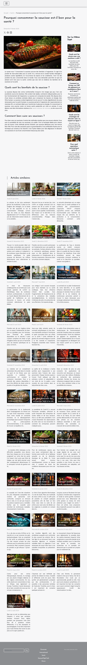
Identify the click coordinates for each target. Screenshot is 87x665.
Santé (12, 13)
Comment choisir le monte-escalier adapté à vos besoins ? (18, 236)
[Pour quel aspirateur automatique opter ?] (73, 138)
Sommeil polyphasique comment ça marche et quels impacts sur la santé (44, 320)
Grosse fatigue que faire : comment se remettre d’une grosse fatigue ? (18, 441)
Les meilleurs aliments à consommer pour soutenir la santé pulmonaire (43, 236)
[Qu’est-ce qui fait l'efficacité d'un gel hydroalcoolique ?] (18, 520)
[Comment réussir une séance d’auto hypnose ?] (43, 560)
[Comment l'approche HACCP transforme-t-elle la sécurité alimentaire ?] (68, 189)
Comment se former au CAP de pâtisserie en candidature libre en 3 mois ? (74, 87)
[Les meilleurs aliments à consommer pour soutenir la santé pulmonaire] (43, 232)
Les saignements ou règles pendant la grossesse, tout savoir (16, 606)
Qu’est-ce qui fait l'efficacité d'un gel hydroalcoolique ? (16, 525)
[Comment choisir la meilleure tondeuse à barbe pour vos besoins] (43, 355)
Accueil (6, 13)
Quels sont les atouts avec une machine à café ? (74, 56)
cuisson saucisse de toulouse (41, 108)
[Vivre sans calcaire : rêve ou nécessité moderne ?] (18, 189)
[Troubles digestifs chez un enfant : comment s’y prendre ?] (43, 520)
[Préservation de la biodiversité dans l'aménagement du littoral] (18, 396)
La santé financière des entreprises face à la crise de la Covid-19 (43, 401)
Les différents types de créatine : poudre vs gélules (17, 360)
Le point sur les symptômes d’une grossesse (65, 565)
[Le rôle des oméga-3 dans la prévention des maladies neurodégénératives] (43, 272)
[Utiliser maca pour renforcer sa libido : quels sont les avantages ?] (43, 437)
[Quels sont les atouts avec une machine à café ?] (73, 48)
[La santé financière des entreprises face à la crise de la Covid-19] (43, 396)
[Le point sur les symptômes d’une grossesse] (68, 560)
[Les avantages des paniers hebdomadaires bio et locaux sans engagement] (68, 315)
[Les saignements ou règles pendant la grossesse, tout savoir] (18, 601)
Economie (43, 649)
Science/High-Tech (43, 658)
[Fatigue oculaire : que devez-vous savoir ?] (68, 437)
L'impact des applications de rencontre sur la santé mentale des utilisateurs (68, 360)
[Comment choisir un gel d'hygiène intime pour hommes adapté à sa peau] (18, 315)
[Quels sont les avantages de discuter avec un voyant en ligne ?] (73, 108)
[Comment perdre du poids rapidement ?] (68, 479)
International (44, 652)
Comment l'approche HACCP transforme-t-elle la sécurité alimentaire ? (68, 194)
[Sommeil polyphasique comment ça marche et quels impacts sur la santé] (43, 315)
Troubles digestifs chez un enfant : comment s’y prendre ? (43, 525)
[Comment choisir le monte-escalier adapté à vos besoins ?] (18, 232)
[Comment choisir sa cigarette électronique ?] (43, 479)
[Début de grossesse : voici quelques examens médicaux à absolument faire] (68, 396)
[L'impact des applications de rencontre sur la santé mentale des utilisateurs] (68, 355)
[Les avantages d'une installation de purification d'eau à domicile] (68, 232)
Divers (43, 661)
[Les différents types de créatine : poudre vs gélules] (18, 355)
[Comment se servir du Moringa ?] (18, 560)
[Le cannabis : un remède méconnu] (68, 520)
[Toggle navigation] (6, 3)
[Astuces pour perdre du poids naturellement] (18, 479)
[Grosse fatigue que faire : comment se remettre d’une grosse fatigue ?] (18, 437)
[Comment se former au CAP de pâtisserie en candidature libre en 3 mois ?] (73, 77)
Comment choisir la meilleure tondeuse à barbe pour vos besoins (42, 360)
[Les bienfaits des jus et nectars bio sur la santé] (43, 189)
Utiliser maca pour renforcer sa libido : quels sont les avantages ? (43, 441)
